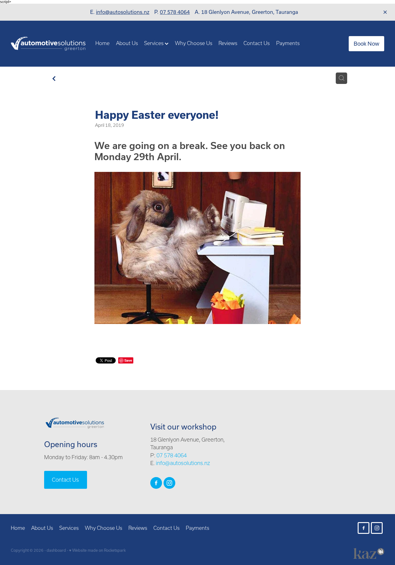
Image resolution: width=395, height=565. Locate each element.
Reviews (227, 43)
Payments (288, 43)
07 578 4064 (175, 12)
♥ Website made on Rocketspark (97, 550)
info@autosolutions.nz (122, 12)
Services (154, 43)
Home (102, 43)
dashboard (56, 550)
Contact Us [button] (65, 479)
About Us (127, 43)
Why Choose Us (193, 43)
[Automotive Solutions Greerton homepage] (48, 43)
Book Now (366, 43)
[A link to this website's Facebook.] (384, 84)
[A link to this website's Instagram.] (384, 98)
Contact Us (256, 43)
